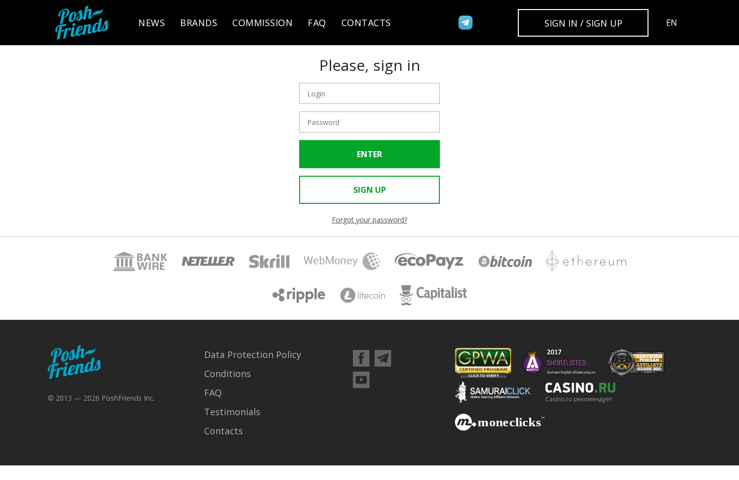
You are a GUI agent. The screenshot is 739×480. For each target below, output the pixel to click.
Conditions (227, 374)
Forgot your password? (369, 219)
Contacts (366, 23)
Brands (198, 23)
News (151, 23)
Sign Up (369, 189)
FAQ (317, 23)
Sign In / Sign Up (583, 23)
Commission (262, 23)
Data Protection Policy (252, 354)
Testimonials (232, 412)
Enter (369, 154)
